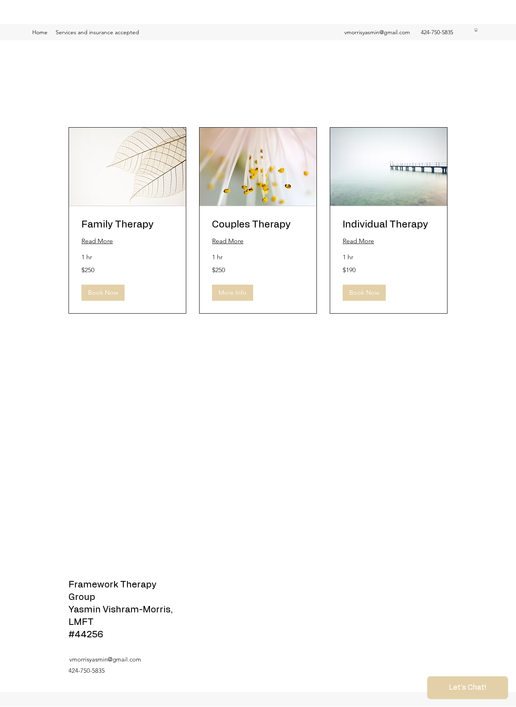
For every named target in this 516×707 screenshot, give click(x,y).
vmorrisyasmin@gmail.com (377, 32)
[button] (476, 29)
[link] (127, 225)
